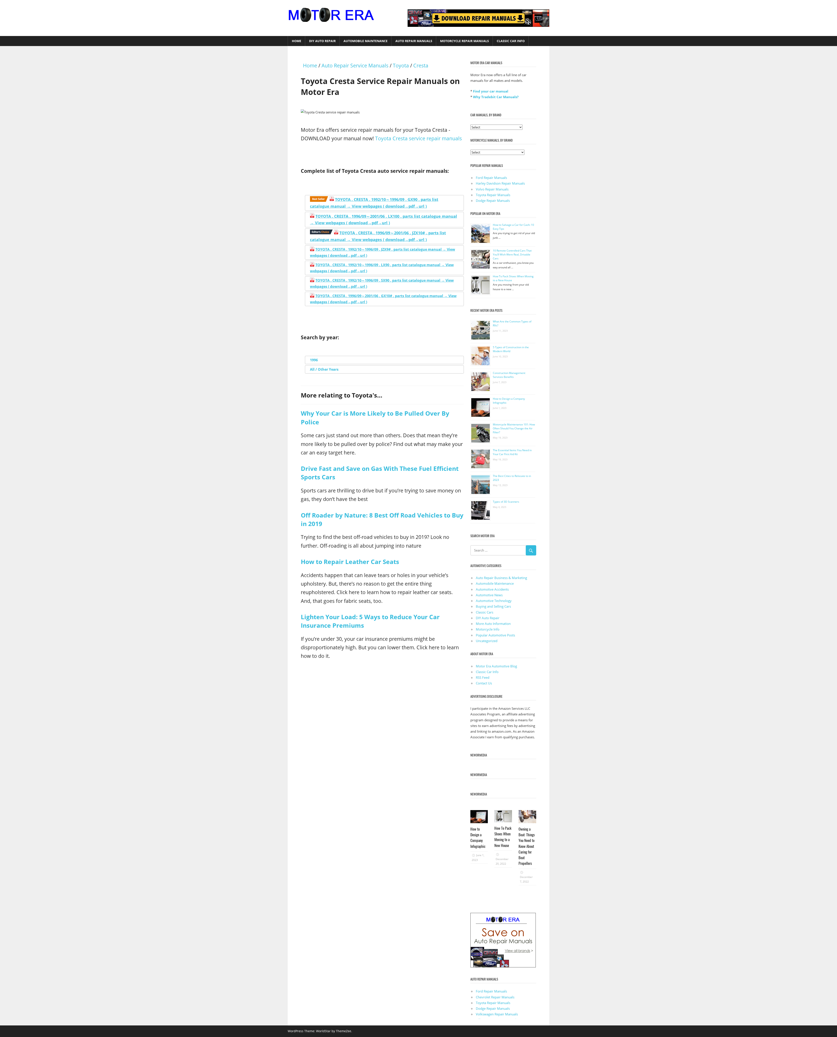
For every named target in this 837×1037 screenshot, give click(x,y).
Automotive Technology (494, 600)
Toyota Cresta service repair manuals (418, 138)
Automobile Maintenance (366, 41)
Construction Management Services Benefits (509, 375)
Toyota (401, 65)
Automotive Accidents (492, 589)
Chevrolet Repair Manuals (495, 997)
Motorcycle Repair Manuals (464, 41)
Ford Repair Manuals (491, 177)
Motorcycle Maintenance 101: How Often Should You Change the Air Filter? (514, 428)
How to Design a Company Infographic (477, 837)
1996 (314, 360)
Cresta (420, 65)
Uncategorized (486, 641)
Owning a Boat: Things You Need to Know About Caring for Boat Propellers (527, 846)
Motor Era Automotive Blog (496, 666)
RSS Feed (482, 677)
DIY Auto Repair (322, 41)
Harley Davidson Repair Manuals (500, 183)
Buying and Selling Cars (493, 606)
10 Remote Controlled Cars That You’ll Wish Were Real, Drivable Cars (512, 254)
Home (296, 41)
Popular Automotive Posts (495, 635)
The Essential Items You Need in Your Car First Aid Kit (512, 452)
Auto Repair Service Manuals (355, 65)
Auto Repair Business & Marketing (501, 578)
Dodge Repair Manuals (493, 200)
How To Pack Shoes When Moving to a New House (502, 836)
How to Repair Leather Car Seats (350, 561)
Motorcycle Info (487, 629)
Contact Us (484, 683)
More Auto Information (493, 623)
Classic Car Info (511, 41)
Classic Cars (484, 612)
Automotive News (489, 595)
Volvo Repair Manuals (492, 189)
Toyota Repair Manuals (493, 195)
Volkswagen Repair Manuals (497, 1014)
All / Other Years (324, 369)
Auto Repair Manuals (413, 41)
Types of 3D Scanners (506, 502)
